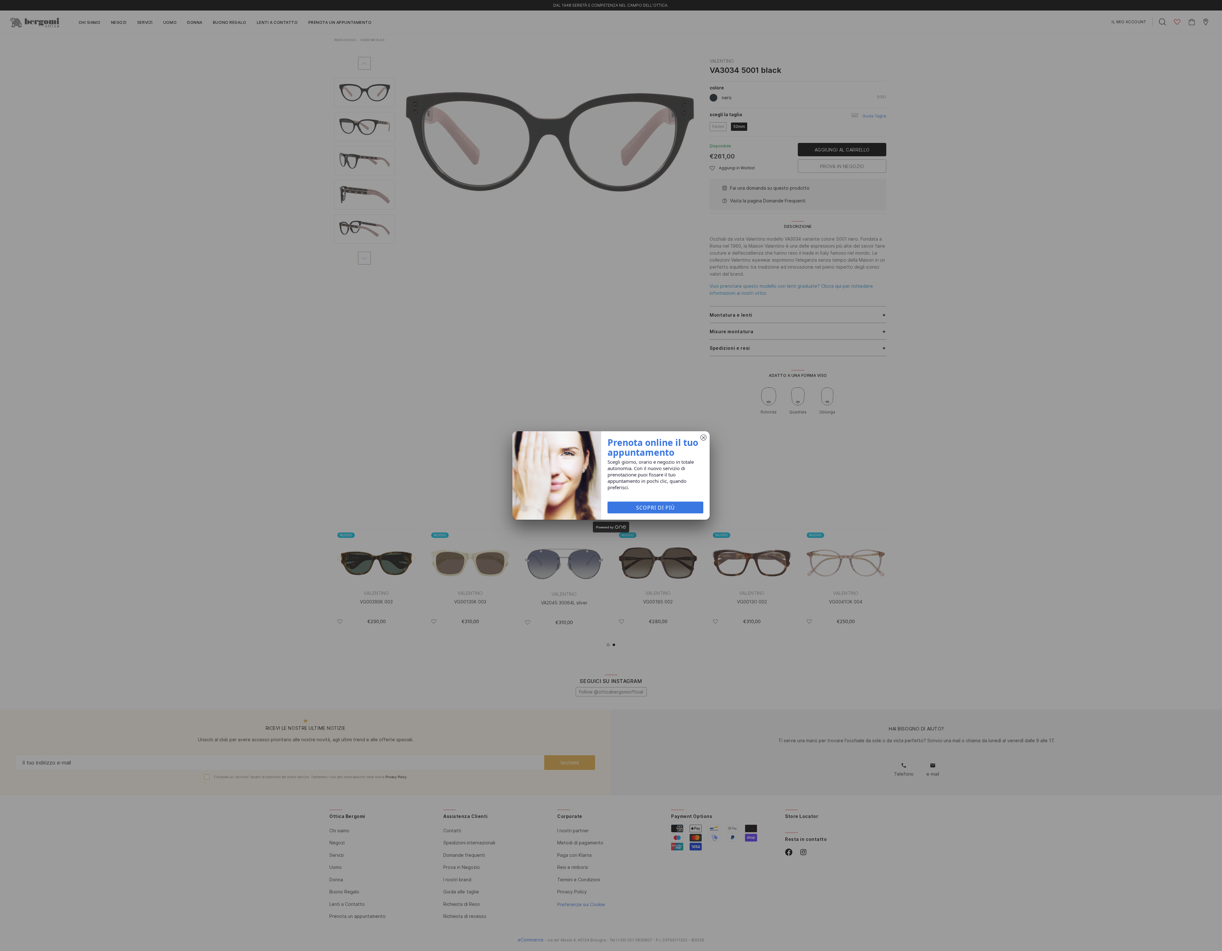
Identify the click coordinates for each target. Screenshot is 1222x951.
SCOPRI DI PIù (655, 507)
